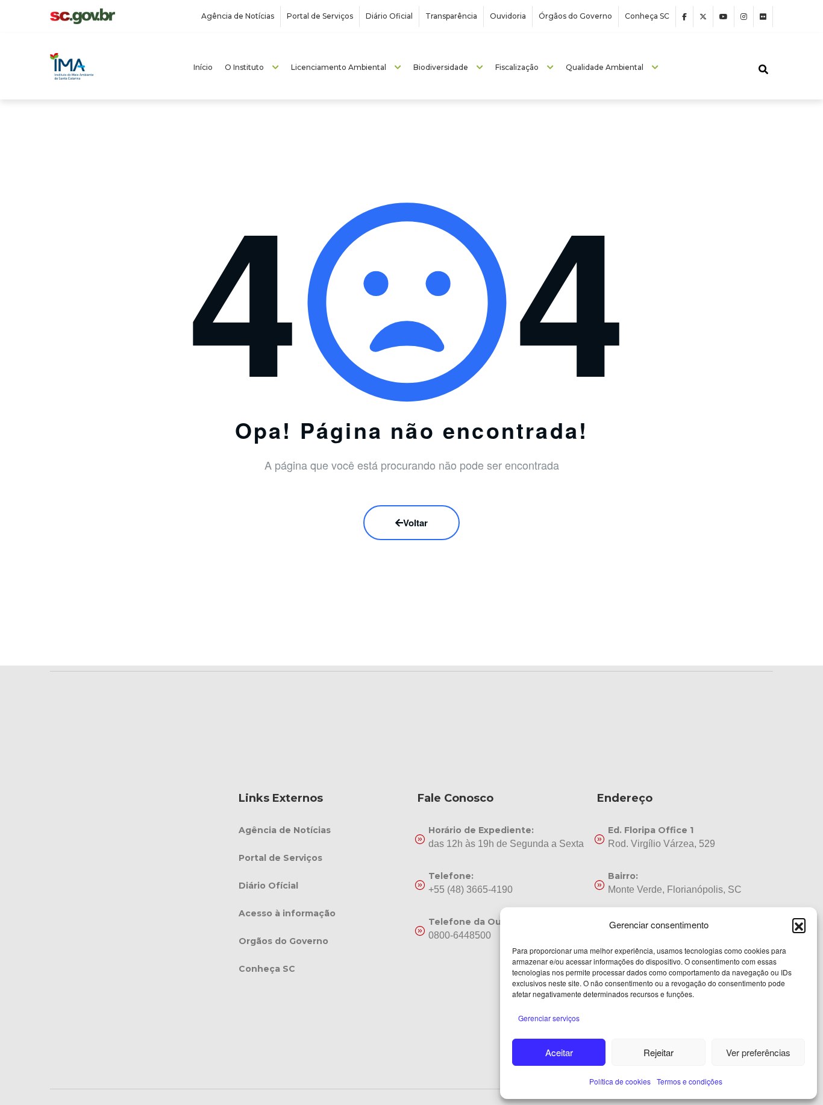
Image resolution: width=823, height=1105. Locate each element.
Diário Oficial (389, 15)
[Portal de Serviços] (322, 858)
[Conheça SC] (322, 969)
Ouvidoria (508, 15)
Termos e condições (689, 1081)
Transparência (451, 15)
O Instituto (244, 67)
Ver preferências (758, 1052)
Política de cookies (620, 1081)
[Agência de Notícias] (322, 830)
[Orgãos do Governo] (322, 941)
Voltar (415, 522)
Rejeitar (658, 1052)
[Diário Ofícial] (322, 885)
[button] (799, 925)
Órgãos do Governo (575, 15)
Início (203, 67)
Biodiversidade (440, 67)
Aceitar (559, 1052)
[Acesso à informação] (322, 913)
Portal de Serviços (320, 15)
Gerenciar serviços (549, 1018)
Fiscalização (517, 67)
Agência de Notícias (237, 15)
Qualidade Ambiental (604, 67)
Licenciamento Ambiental (338, 67)
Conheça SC (647, 15)
